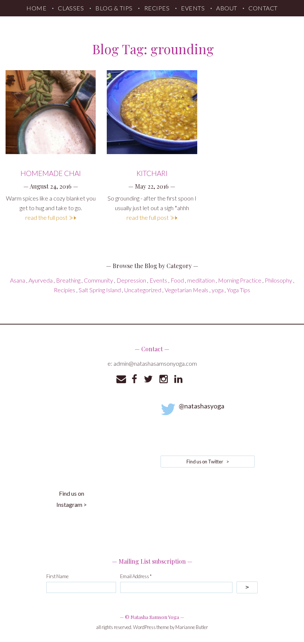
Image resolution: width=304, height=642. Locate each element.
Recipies (64, 289)
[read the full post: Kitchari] (152, 112)
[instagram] (163, 379)
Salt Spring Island (100, 289)
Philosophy (278, 280)
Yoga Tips (238, 289)
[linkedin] (178, 379)
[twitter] (148, 379)
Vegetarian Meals (186, 289)
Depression (131, 280)
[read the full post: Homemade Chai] (51, 112)
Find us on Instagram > (71, 499)
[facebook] (134, 379)
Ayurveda (41, 280)
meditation (201, 280)
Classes (71, 8)
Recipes (156, 8)
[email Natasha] (121, 379)
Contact (262, 8)
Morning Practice (239, 280)
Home (36, 8)
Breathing (68, 280)
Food (177, 280)
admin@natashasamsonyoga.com (155, 363)
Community (98, 280)
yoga (218, 289)
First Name (57, 576)
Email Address (136, 576)
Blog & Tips (113, 8)
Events (193, 8)
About (226, 8)
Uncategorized (142, 289)
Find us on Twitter (207, 462)
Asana (17, 280)
